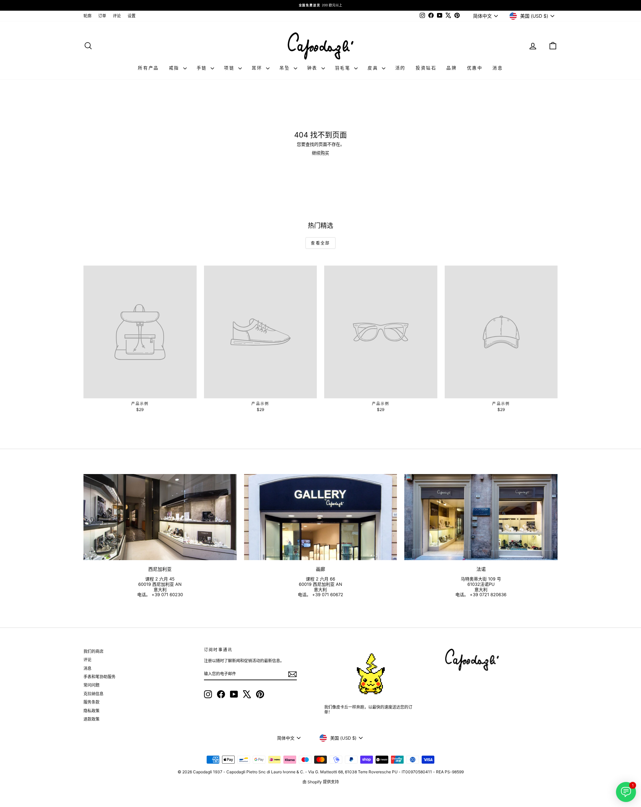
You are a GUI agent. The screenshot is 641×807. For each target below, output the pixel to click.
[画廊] (320, 517)
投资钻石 (426, 67)
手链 (203, 67)
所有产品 (148, 67)
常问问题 (91, 685)
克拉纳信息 (93, 693)
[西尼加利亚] (160, 517)
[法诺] (481, 517)
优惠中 (475, 67)
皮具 (374, 67)
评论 (117, 15)
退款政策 (91, 719)
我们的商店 (93, 651)
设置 (132, 15)
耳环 (258, 67)
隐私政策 (91, 710)
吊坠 (285, 67)
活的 (400, 67)
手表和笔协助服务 (99, 676)
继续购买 (320, 152)
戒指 (175, 67)
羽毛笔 (344, 67)
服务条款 (91, 702)
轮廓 (87, 15)
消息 (497, 67)
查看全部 (320, 243)
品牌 (451, 67)
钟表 (313, 67)
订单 (102, 15)
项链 (230, 67)
